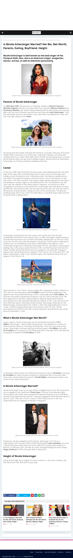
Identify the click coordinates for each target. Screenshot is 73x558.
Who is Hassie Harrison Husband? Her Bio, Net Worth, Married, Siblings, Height (36, 520)
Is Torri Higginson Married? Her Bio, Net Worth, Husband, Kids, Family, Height (13, 520)
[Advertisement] (36, 15)
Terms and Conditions (50, 552)
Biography (10, 40)
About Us (60, 552)
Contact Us (68, 552)
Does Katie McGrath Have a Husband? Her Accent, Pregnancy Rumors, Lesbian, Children (58, 520)
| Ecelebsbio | (19, 556)
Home (5, 40)
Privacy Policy (38, 552)
